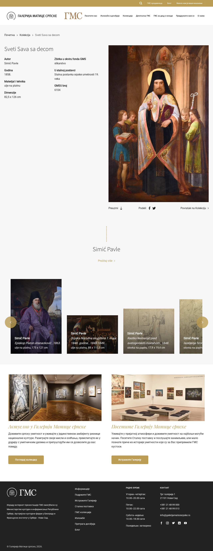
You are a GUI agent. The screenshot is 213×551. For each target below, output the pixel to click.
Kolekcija (25, 35)
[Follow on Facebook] (161, 523)
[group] (36, 316)
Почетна (9, 35)
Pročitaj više (105, 260)
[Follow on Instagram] (167, 523)
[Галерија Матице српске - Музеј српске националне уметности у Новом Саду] (32, 16)
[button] (140, 3)
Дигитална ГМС (143, 15)
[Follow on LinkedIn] (179, 523)
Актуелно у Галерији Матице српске (47, 426)
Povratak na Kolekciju (194, 208)
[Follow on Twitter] (173, 523)
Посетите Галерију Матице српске (148, 426)
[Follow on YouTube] (185, 523)
